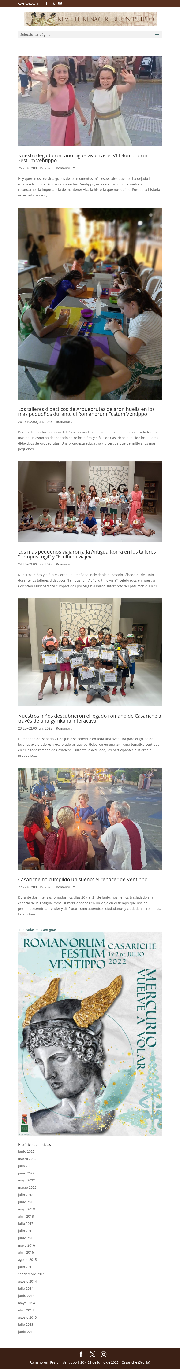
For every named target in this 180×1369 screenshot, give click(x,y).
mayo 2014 (26, 1303)
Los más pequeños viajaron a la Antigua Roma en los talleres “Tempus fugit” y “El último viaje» (87, 554)
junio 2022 (26, 1173)
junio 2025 (26, 1151)
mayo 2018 (26, 1209)
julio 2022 (25, 1166)
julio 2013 (25, 1324)
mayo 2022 (26, 1180)
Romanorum (65, 168)
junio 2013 (26, 1331)
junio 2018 (26, 1202)
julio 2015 (25, 1267)
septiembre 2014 (31, 1274)
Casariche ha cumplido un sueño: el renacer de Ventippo (83, 879)
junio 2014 (26, 1295)
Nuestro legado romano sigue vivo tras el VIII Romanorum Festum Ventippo (84, 158)
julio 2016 (25, 1231)
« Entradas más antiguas (37, 929)
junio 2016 (26, 1238)
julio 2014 (25, 1288)
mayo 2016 (26, 1245)
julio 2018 (25, 1194)
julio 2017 (25, 1223)
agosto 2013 (27, 1317)
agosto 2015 (27, 1259)
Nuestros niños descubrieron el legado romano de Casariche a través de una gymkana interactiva (89, 718)
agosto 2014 (27, 1281)
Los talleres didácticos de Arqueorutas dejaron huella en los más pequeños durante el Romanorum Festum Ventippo (86, 411)
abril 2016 (26, 1252)
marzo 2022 (27, 1187)
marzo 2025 (27, 1158)
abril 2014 (26, 1310)
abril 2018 (26, 1216)
